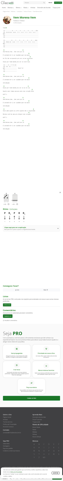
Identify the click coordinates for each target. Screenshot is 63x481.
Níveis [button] (25, 7)
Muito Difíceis (36, 437)
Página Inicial (6, 11)
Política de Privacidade (9, 424)
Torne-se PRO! (31, 398)
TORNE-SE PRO (7, 305)
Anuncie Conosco (8, 427)
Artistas (33, 7)
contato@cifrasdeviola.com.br (12, 433)
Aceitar (55, 473)
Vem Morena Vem (37, 11)
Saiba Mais (6, 443)
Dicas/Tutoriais (37, 419)
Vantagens (6, 446)
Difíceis (34, 434)
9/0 (44, 457)
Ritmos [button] (18, 7)
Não (45, 290)
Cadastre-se (7, 316)
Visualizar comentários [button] (10, 320)
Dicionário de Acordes (44, 7)
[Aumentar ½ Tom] (20, 478)
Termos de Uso (7, 422)
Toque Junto (56, 7)
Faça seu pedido (8, 448)
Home (4, 7)
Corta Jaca (19, 11)
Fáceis (34, 429)
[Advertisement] (31, 150)
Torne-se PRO (58, 2)
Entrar (50, 2)
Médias (34, 432)
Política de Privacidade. (16, 472)
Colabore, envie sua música (11, 451)
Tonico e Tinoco (27, 11)
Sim (18, 290)
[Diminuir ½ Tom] (13, 478)
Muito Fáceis (36, 427)
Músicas (10, 7)
